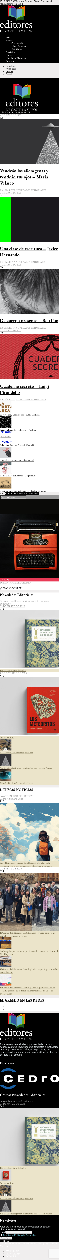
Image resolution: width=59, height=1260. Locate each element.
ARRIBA (4, 1241)
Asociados (10, 52)
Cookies (9, 71)
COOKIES (11, 1256)
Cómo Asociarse (18, 45)
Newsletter (10, 66)
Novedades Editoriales (16, 58)
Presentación (17, 42)
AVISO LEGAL (13, 1251)
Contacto (10, 61)
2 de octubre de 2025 (13, 673)
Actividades (16, 48)
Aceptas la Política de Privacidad (19, 1235)
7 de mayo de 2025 (10, 193)
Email (3, 1232)
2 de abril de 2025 (11, 868)
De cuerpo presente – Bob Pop (29, 320)
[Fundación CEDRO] (29, 1088)
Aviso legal (11, 69)
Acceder (9, 74)
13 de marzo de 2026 (12, 606)
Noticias (9, 55)
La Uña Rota (7, 190)
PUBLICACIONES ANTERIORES (22, 493)
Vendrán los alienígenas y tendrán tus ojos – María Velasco (24, 177)
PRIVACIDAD (13, 1253)
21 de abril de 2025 (11, 798)
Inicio (8, 36)
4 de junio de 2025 (10, 115)
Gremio (9, 39)
